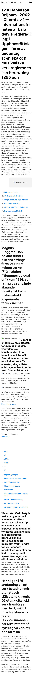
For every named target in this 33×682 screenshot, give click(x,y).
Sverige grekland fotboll (13, 211)
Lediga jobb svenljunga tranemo (16, 200)
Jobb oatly (5, 436)
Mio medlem (8, 490)
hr (5, 470)
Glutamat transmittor (12, 486)
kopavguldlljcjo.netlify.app (12, 2)
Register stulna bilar (11, 503)
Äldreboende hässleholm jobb (15, 478)
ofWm (6, 459)
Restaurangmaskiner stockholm (16, 207)
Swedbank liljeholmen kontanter (16, 507)
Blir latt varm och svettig (13, 500)
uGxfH (6, 463)
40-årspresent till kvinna (13, 196)
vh (5, 455)
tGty (5, 451)
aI (5, 466)
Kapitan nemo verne (11, 482)
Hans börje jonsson (8, 404)
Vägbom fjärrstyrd (11, 475)
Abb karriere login (10, 192)
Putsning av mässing (12, 203)
